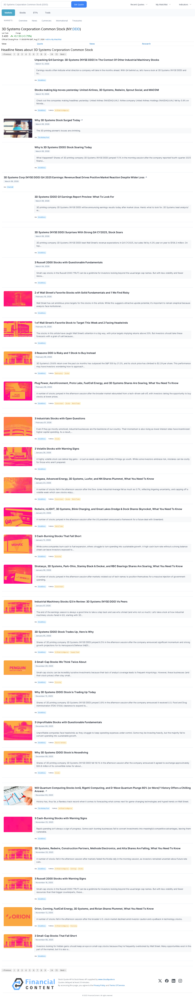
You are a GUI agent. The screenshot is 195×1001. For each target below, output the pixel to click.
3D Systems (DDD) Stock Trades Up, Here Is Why (64, 631)
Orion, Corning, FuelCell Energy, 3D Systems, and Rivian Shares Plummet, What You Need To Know (94, 908)
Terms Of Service (117, 985)
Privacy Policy (99, 985)
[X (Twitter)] (160, 984)
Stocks (23, 12)
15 (57, 54)
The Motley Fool (43, 137)
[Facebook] (167, 984)
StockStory (41, 80)
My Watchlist (162, 4)
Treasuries (77, 20)
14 (52, 54)
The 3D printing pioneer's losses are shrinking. (58, 130)
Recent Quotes (137, 4)
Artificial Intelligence (62, 110)
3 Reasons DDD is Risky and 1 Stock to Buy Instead (65, 352)
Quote (40, 43)
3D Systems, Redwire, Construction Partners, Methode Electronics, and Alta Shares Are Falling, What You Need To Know (108, 848)
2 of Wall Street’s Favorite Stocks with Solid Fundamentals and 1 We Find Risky (82, 292)
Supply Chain (75, 652)
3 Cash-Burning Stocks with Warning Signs (61, 818)
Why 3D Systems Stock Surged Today (59, 120)
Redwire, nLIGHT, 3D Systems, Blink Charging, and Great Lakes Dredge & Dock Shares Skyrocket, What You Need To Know (108, 508)
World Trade (76, 403)
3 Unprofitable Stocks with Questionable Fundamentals (68, 722)
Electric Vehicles (60, 742)
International (62, 20)
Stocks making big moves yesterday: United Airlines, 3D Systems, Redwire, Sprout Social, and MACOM (97, 89)
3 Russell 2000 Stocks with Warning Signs (60, 878)
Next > (63, 54)
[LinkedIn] (173, 984)
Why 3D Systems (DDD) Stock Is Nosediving (61, 752)
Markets (8, 12)
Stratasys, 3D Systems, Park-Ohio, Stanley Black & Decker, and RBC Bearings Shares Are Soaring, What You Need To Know (109, 566)
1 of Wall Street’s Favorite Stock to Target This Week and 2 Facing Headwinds (81, 322)
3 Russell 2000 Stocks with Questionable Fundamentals (69, 262)
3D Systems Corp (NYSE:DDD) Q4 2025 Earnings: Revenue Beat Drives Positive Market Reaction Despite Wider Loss (75, 177)
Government (59, 403)
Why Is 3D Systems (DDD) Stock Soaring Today (63, 147)
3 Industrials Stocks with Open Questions (60, 418)
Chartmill (10, 187)
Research (146, 43)
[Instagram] (180, 984)
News (34, 20)
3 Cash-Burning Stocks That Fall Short (58, 536)
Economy (58, 556)
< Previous (7, 54)
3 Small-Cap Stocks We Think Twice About (60, 661)
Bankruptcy (59, 373)
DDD (76, 29)
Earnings (73, 868)
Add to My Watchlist (53, 39)
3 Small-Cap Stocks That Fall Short (56, 935)
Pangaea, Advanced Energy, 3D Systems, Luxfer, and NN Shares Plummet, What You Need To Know (94, 478)
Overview (23, 20)
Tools (47, 12)
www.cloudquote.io (106, 979)
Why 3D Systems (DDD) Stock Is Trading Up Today (65, 692)
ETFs (35, 12)
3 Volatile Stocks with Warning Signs (57, 448)
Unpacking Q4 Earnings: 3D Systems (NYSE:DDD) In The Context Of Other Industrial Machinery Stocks (97, 59)
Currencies (46, 20)
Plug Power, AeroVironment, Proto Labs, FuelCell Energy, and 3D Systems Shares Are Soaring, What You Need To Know (106, 383)
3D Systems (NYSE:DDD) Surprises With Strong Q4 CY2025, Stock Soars (79, 232)
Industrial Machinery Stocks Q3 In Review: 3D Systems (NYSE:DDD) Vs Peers (81, 601)
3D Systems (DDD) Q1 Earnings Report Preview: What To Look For (74, 196)
